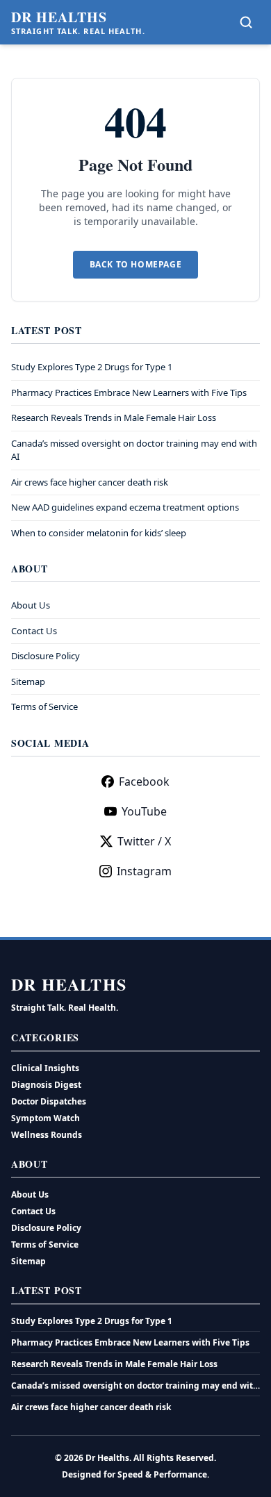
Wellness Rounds (46, 1135)
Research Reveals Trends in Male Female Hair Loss (113, 417)
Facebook (144, 781)
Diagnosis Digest (46, 1085)
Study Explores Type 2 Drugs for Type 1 (91, 367)
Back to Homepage (136, 264)
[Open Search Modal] (246, 22)
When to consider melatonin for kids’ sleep (98, 533)
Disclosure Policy (45, 656)
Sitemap (28, 681)
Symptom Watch (45, 1118)
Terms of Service (44, 706)
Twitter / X (144, 841)
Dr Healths (59, 17)
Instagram (144, 871)
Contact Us (34, 631)
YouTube (144, 811)
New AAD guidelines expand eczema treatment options (125, 507)
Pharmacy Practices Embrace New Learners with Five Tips (129, 392)
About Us (30, 605)
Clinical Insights (45, 1068)
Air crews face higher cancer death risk (89, 482)
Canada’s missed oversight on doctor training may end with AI (134, 1385)
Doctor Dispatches (48, 1101)
